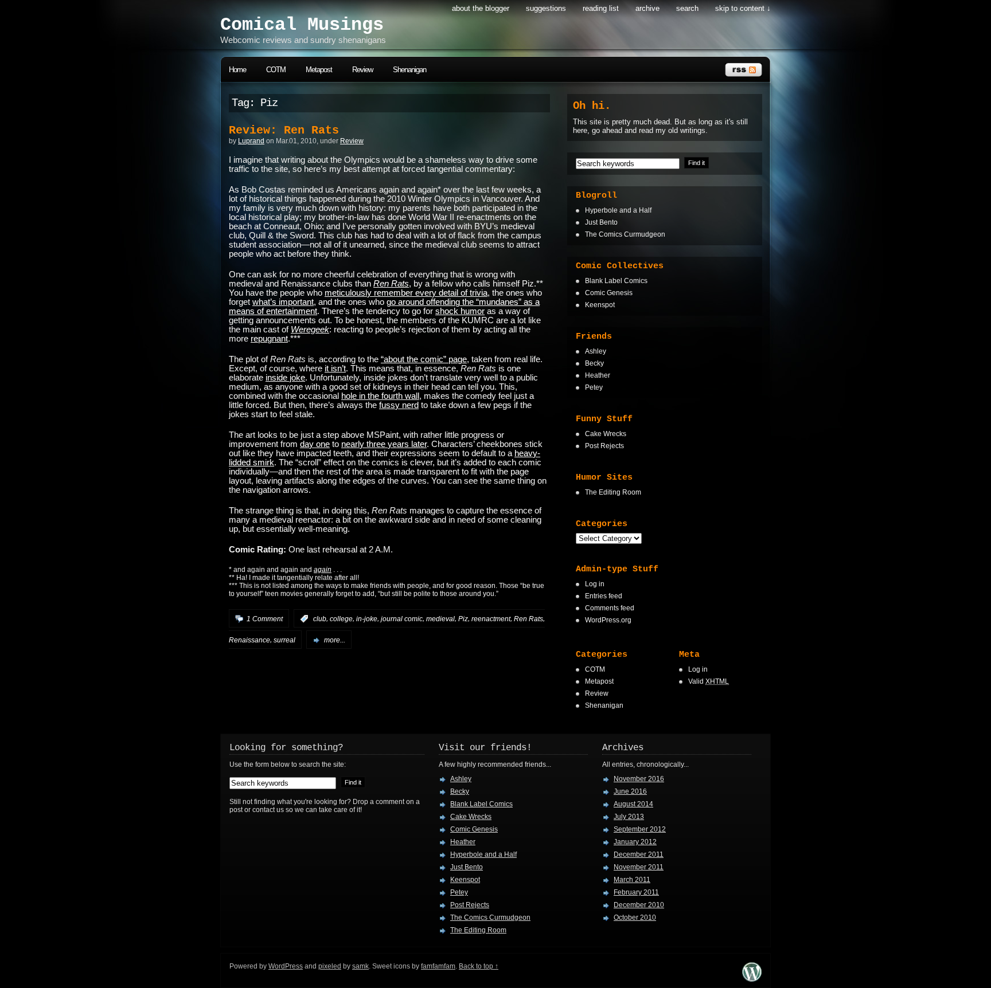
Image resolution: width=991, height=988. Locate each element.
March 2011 (632, 880)
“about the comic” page (424, 359)
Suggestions (546, 8)
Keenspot (600, 305)
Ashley (595, 351)
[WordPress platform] (752, 978)
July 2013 (629, 817)
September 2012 (640, 829)
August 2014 (633, 804)
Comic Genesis (609, 293)
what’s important (283, 302)
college (341, 619)
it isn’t (335, 368)
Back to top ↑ (478, 966)
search (687, 8)
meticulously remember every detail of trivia (406, 292)
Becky (594, 363)
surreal (284, 640)
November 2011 (639, 867)
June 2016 (630, 791)
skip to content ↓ (743, 8)
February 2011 (636, 892)
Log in (594, 584)
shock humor (460, 311)
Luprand (251, 141)
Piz (463, 619)
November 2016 (639, 779)
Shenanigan (409, 69)
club (319, 619)
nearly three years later (384, 444)
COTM (276, 69)
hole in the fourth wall (380, 396)
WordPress (285, 966)
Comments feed (609, 608)
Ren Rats (528, 619)
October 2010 (635, 917)
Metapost (319, 69)
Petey (594, 387)
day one (315, 444)
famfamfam (438, 966)
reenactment (490, 619)
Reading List (601, 8)
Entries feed (603, 596)
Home (237, 69)
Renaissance (249, 640)
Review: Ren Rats (284, 130)
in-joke (366, 619)
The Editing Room (613, 492)
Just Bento (601, 222)
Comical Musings (302, 25)
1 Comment (265, 619)
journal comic (402, 619)
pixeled (329, 966)
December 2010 (639, 905)
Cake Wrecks (605, 434)
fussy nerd (399, 405)
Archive (647, 8)
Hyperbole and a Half (618, 210)
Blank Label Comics (616, 281)
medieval (440, 619)
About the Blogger (480, 8)
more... (334, 640)
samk (360, 966)
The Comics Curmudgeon (625, 234)
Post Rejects (604, 446)
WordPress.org (608, 620)
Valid (708, 681)
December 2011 (639, 854)
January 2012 (635, 842)
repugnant (269, 338)
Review (362, 69)
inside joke (285, 377)
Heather (597, 375)
